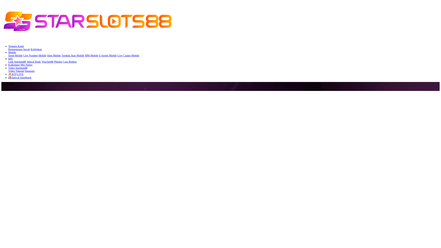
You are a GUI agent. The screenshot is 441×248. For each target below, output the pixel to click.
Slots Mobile (54, 55)
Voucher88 (47, 61)
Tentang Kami (16, 46)
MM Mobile (91, 55)
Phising (58, 61)
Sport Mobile (15, 55)
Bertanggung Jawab (19, 49)
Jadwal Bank (34, 61)
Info (10, 58)
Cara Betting (70, 61)
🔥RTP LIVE (16, 74)
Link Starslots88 (17, 61)
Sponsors (30, 71)
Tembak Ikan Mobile (72, 55)
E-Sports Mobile (108, 55)
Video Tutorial (16, 71)
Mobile (12, 52)
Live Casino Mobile (128, 55)
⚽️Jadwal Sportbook (19, 77)
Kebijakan (36, 49)
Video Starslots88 (17, 67)
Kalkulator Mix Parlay (20, 64)
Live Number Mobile (34, 55)
